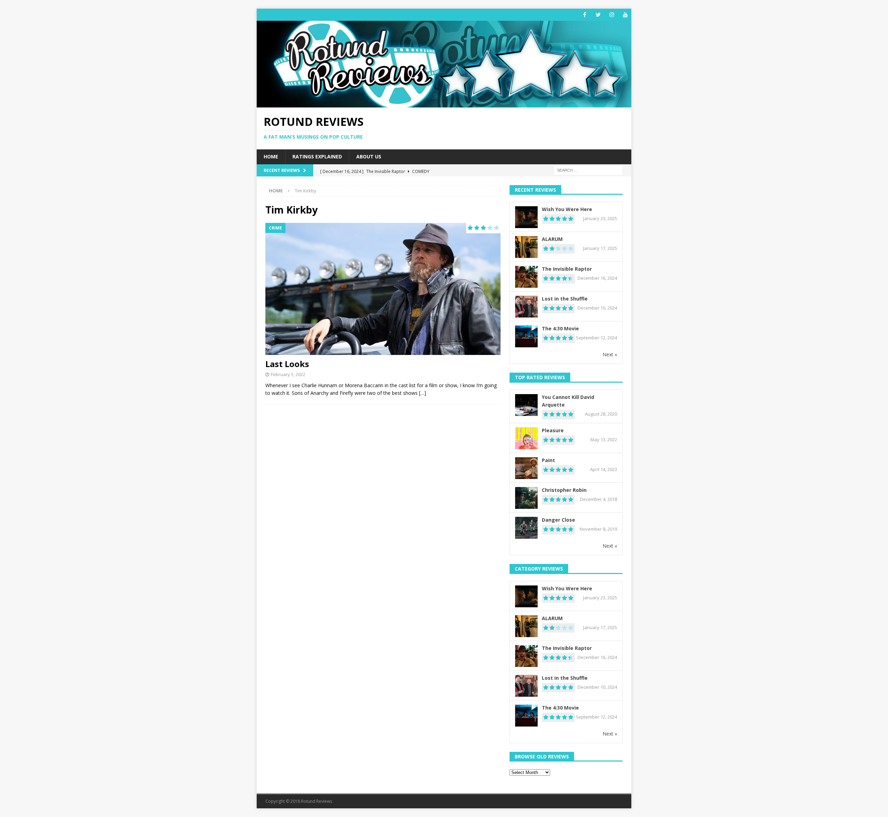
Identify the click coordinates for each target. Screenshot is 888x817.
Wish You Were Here (567, 209)
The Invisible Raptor (567, 269)
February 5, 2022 (288, 374)
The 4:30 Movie (560, 328)
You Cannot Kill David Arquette (568, 401)
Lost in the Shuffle (565, 298)
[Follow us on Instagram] (612, 15)
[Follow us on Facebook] (585, 15)
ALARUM (552, 239)
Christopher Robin (564, 490)
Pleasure (553, 430)
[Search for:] (588, 169)
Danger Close (558, 519)
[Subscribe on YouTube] (625, 15)
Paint (548, 460)
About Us (368, 156)
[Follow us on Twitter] (598, 15)
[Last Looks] (383, 289)
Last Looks (287, 364)
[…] (422, 393)
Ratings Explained (317, 156)
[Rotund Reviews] (444, 103)
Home (271, 156)
